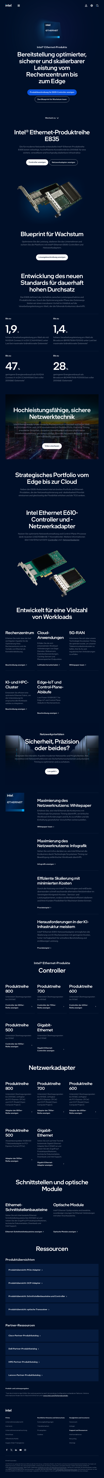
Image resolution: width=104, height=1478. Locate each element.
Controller (53, 539)
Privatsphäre (41, 1430)
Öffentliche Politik (11, 1439)
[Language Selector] (91, 5)
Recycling (72, 1439)
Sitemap (72, 1443)
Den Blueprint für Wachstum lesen (52, 99)
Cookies (40, 1434)
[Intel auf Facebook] (6, 1450)
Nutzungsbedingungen (45, 1422)
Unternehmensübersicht (14, 1422)
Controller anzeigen (37, 162)
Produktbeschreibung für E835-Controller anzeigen (52, 92)
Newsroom (73, 1422)
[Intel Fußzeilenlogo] (8, 1410)
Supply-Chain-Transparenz (14, 1443)
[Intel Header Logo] (8, 5)
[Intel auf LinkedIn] (16, 1450)
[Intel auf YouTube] (20, 1450)
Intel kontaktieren (75, 1434)
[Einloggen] (86, 5)
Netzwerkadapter (71, 539)
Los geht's (52, 771)
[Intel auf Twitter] (11, 1450)
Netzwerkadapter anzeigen (63, 162)
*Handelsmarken (43, 1426)
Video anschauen (52, 446)
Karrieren (8, 1426)
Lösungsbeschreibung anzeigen (52, 257)
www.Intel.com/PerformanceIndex (55, 1396)
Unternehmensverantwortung (16, 1430)
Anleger (72, 1426)
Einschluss (9, 1434)
